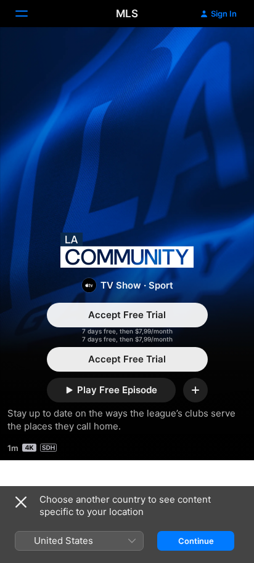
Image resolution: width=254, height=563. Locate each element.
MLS (127, 13)
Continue (196, 541)
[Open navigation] (29, 13)
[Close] (21, 502)
